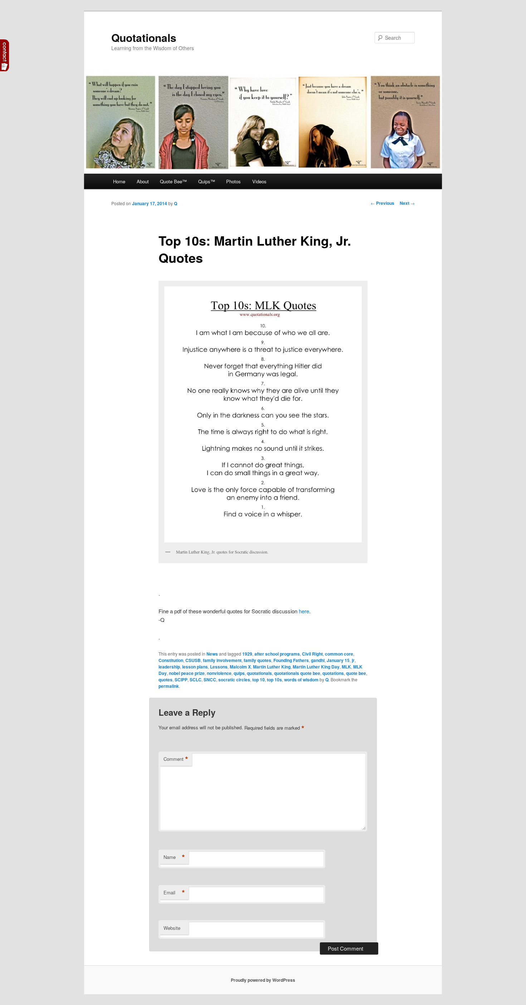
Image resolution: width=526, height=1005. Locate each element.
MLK (346, 666)
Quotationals (143, 37)
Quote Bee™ (173, 181)
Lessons (219, 666)
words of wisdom (301, 679)
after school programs (277, 654)
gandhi (318, 660)
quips (239, 673)
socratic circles (234, 679)
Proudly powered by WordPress (263, 980)
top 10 (258, 679)
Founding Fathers (291, 660)
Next (407, 203)
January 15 (338, 660)
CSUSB (193, 660)
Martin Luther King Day (316, 666)
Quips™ (206, 181)
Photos (233, 181)
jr (353, 660)
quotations (333, 673)
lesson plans (195, 666)
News (212, 654)
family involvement (222, 660)
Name (174, 857)
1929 (247, 654)
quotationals (259, 673)
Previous (382, 203)
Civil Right (312, 654)
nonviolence (219, 673)
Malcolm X (240, 666)
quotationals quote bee (297, 673)
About (143, 181)
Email (174, 892)
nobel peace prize (187, 673)
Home (119, 181)
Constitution (171, 660)
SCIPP (181, 679)
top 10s (274, 679)
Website (172, 927)
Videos (259, 181)
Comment (176, 759)
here (304, 611)
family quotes (257, 660)
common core (339, 654)
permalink (169, 686)
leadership (169, 666)
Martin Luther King (272, 666)
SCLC (195, 679)
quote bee (356, 673)
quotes (165, 679)
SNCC (210, 679)
